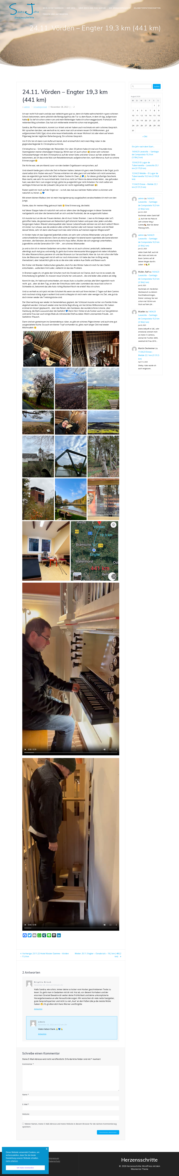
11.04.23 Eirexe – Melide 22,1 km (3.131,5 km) (148, 355)
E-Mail (25, 1104)
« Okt (144, 136)
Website (25, 1114)
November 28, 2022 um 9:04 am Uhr (48, 985)
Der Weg (71, 8)
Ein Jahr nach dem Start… (143, 146)
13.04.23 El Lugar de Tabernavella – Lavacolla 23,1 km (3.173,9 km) (145, 165)
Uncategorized (40, 107)
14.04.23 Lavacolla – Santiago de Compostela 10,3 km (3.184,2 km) (145, 154)
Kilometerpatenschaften (147, 8)
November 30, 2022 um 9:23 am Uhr (52, 1024)
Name (25, 1094)
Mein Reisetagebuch (53, 8)
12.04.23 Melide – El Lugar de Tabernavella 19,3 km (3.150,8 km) (145, 176)
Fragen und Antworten (55, 14)
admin (27, 107)
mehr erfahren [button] (12, 1161)
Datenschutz (54, 1161)
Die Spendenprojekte (120, 8)
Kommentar (28, 1064)
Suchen (157, 86)
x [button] (46, 1149)
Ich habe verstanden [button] (25, 1168)
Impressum (54, 1158)
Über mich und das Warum (92, 8)
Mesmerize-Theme (139, 1169)
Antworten (38, 1009)
